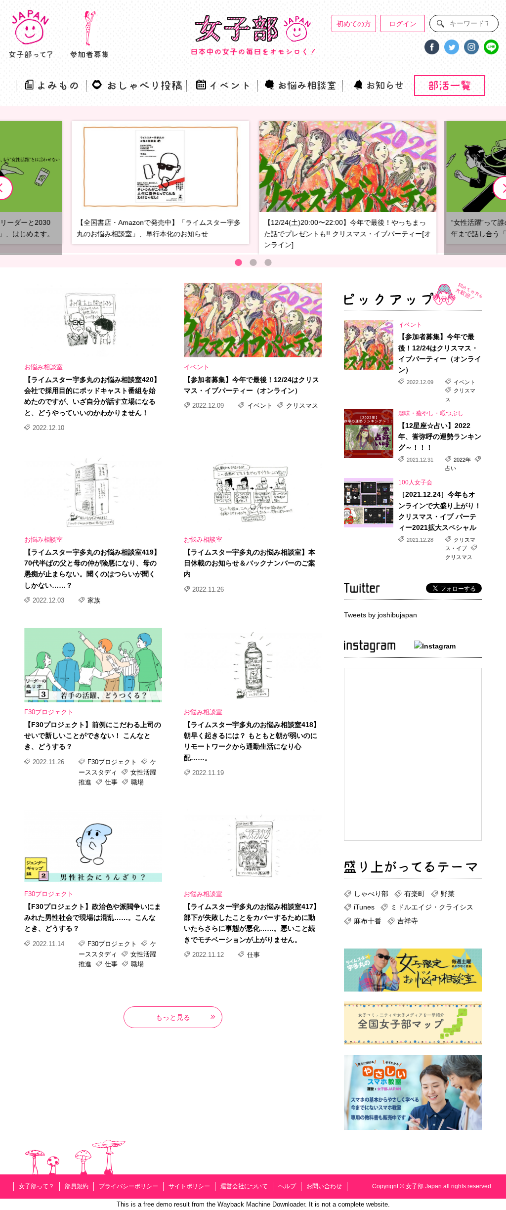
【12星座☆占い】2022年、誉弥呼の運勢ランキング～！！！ (439, 437)
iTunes (364, 907)
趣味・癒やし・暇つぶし (431, 413)
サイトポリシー (189, 1186)
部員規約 (76, 1186)
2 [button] (253, 262)
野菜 (448, 894)
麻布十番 (367, 921)
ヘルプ (287, 1186)
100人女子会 (415, 482)
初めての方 (354, 24)
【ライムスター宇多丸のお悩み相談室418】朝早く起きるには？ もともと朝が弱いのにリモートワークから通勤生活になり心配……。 (252, 741)
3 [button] (268, 262)
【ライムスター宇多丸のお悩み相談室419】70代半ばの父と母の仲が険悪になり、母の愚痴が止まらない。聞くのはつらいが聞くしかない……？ (92, 568)
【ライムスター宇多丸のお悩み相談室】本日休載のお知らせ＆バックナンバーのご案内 (249, 563)
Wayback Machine (243, 1204)
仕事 (111, 782)
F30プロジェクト (49, 712)
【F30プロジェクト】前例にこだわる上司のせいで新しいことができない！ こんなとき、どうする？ (92, 736)
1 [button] (238, 262)
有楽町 (414, 894)
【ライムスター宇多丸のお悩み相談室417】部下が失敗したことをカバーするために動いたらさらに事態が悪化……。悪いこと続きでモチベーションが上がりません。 (252, 923)
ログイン (403, 24)
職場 (136, 782)
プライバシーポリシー (128, 1186)
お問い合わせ (324, 1186)
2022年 (462, 460)
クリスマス (301, 405)
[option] (346, 188)
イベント (197, 367)
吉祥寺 (407, 921)
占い (450, 468)
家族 (92, 600)
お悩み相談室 (43, 367)
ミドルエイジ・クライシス (431, 907)
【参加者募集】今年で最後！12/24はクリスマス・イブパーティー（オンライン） (251, 385)
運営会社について (244, 1186)
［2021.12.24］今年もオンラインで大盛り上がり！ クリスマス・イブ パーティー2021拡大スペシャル (439, 510)
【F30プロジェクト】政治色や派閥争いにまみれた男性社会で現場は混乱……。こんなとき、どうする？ (92, 918)
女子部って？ (36, 1186)
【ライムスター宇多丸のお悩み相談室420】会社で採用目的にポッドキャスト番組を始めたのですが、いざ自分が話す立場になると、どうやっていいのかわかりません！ (92, 396)
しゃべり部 (371, 894)
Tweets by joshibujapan (380, 615)
